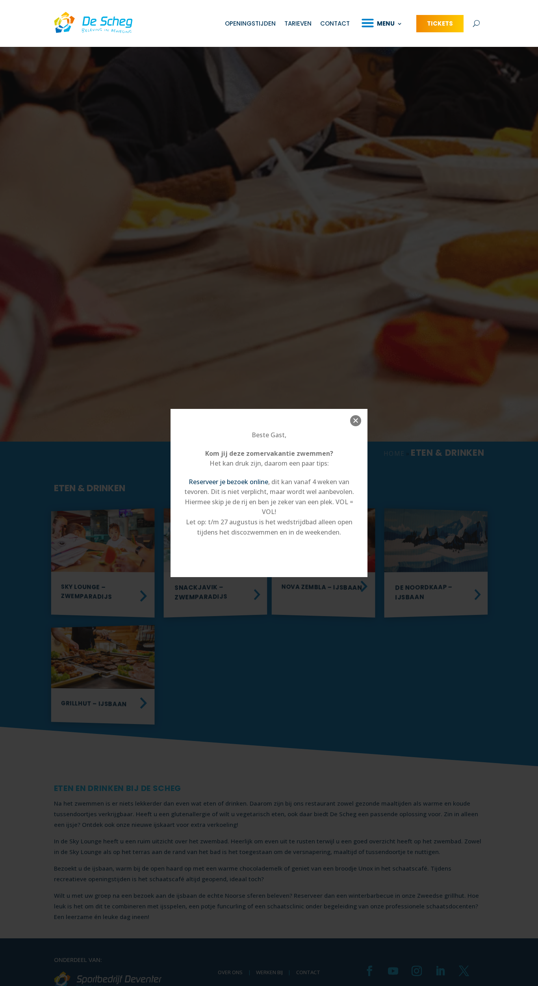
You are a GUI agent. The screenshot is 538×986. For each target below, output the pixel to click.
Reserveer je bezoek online (228, 481)
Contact (335, 23)
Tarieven (298, 23)
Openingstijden (250, 23)
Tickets (440, 23)
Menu (386, 23)
